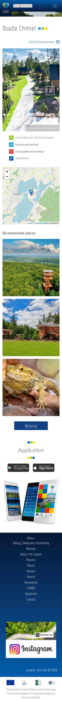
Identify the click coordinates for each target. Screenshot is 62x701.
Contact (31, 599)
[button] (4, 114)
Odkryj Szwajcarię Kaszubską (31, 543)
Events (31, 576)
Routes (31, 571)
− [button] (7, 177)
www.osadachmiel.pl (26, 144)
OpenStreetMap (42, 223)
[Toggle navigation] (54, 6)
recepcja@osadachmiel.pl (29, 151)
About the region (31, 554)
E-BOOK (31, 588)
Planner (31, 560)
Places (31, 565)
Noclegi (31, 548)
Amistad (42, 670)
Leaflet (30, 223)
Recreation (31, 582)
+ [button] (7, 172)
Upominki (31, 593)
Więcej (31, 426)
